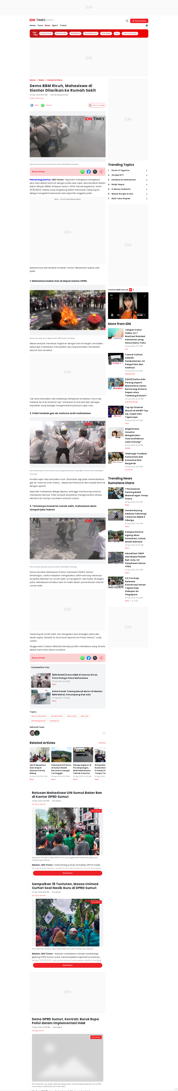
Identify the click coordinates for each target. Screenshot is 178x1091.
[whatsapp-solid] (82, 172)
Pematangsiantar (40, 179)
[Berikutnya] (106, 882)
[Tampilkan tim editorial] (104, 733)
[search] (127, 20)
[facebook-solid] (89, 172)
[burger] (146, 25)
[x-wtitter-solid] (95, 172)
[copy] (101, 172)
